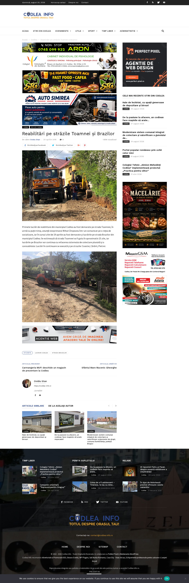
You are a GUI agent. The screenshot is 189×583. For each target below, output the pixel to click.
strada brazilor (59, 353)
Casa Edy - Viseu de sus (116, 557)
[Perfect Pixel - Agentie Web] (145, 86)
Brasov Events (72, 557)
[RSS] (153, 2)
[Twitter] (158, 2)
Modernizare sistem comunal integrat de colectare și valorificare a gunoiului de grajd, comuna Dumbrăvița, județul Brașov (101, 439)
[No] (185, 578)
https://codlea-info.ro (42, 386)
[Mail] (40, 395)
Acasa (25, 31)
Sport (91, 31)
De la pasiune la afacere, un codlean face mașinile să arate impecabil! (68, 437)
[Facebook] (147, 2)
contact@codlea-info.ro (102, 535)
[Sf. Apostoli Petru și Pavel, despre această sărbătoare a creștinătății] (130, 471)
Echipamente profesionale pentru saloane (142, 557)
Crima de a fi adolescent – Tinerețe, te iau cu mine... (102, 483)
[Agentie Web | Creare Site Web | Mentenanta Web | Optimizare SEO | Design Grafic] (69, 345)
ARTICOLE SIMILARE (33, 406)
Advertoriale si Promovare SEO (54, 557)
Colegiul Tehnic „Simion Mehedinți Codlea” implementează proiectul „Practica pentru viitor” (142, 168)
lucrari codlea (41, 353)
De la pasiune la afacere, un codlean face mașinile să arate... (103, 469)
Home (65, 546)
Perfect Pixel (113, 554)
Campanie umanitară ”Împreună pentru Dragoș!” (52, 486)
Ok (167, 578)
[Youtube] (164, 2)
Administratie (127, 31)
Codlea (25, 127)
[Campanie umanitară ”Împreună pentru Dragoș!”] (29, 489)
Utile (78, 31)
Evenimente (62, 31)
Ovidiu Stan (35, 140)
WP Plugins (83, 557)
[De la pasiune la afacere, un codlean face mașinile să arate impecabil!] (69, 422)
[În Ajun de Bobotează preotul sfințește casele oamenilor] (130, 486)
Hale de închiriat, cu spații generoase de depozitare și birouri (34, 437)
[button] (163, 30)
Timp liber (107, 31)
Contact (84, 2)
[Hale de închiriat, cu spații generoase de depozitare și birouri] (37, 422)
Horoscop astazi (58, 2)
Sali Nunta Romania (97, 557)
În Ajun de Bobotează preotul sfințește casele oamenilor (151, 484)
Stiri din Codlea (42, 31)
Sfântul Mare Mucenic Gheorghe (99, 367)
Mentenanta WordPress (129, 554)
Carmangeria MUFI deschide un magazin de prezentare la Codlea (44, 369)
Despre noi (73, 2)
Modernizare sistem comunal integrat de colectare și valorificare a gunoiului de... (144, 135)
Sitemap (103, 546)
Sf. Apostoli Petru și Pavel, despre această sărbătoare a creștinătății (153, 469)
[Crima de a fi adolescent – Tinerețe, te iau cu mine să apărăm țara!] (79, 486)
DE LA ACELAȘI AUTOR (60, 406)
